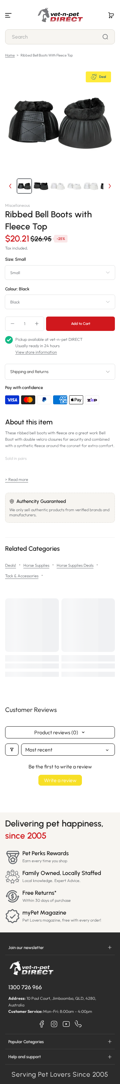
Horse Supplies (36, 565)
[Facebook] (42, 1024)
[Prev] (10, 186)
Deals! (10, 565)
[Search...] (105, 37)
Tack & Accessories (21, 575)
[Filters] (12, 750)
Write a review (60, 780)
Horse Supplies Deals (75, 565)
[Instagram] (54, 1024)
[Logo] (60, 15)
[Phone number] (78, 1024)
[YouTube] (66, 1024)
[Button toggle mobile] (9, 15)
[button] (111, 15)
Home (10, 55)
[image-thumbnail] (24, 186)
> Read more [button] (16, 479)
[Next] (110, 186)
